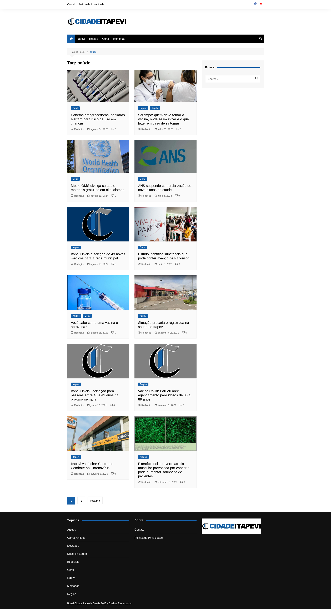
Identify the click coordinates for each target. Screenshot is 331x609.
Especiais (73, 561)
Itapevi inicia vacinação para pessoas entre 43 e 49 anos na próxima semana (94, 395)
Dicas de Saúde (77, 553)
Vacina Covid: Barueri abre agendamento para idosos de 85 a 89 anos (164, 395)
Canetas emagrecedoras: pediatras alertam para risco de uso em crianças (98, 119)
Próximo (95, 500)
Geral (105, 38)
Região (93, 38)
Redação (79, 129)
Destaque (73, 545)
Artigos (76, 316)
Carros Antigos (76, 537)
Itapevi (81, 38)
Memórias (119, 38)
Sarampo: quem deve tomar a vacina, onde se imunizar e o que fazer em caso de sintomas (163, 119)
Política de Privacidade (91, 4)
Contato (71, 4)
